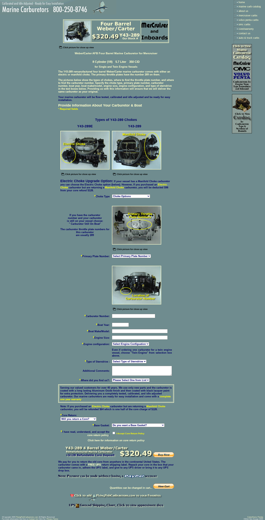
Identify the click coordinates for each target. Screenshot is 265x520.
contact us (244, 33)
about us (243, 11)
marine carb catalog (250, 6)
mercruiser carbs (248, 15)
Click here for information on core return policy (116, 440)
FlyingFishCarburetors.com (27, 517)
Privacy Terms (52, 519)
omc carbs (244, 24)
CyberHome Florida (255, 517)
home (242, 2)
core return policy (98, 435)
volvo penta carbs (249, 19)
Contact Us (33, 519)
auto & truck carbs (249, 37)
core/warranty (246, 28)
